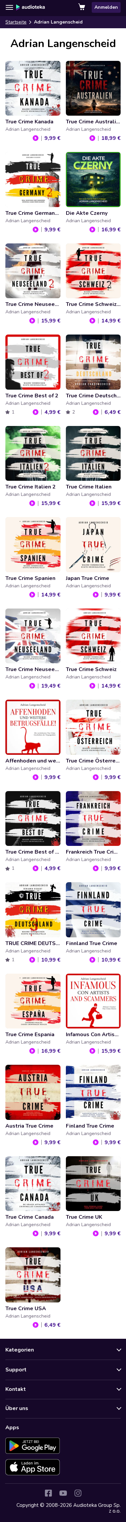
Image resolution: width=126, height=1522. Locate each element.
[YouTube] (63, 1493)
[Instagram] (78, 1493)
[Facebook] (48, 1493)
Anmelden (106, 7)
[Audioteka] (30, 7)
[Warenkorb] (82, 7)
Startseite (16, 22)
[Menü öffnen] (9, 7)
